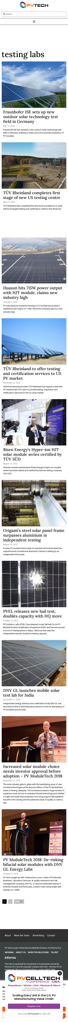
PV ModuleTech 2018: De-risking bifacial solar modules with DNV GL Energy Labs (33, 864)
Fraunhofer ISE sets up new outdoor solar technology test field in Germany (30, 116)
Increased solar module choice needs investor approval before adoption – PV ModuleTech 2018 (32, 771)
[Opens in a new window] (10, 957)
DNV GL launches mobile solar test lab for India (31, 693)
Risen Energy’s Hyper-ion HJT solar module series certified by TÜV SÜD (32, 454)
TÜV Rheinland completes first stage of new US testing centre (31, 195)
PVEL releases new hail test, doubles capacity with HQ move (32, 614)
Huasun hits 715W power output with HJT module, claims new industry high (32, 292)
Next (18, 901)
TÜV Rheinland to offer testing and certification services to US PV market (32, 373)
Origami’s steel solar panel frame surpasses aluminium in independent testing (34, 535)
